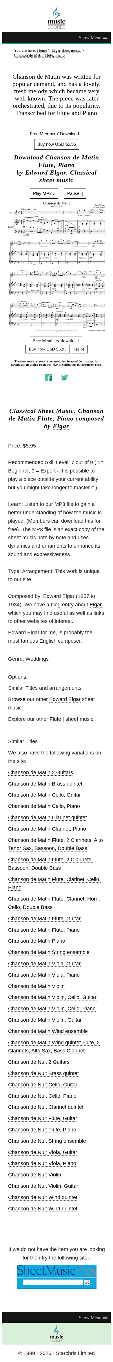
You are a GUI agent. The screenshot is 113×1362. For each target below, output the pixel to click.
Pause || (75, 193)
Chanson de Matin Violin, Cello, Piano (52, 1008)
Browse (16, 699)
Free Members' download (56, 340)
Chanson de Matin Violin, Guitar (45, 1020)
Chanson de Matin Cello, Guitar (44, 795)
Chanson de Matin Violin (36, 986)
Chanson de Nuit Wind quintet (42, 1197)
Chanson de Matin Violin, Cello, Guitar (52, 997)
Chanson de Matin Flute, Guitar (44, 918)
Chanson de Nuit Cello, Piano (42, 1096)
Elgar (61, 426)
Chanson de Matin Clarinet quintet (47, 817)
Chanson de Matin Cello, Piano (44, 806)
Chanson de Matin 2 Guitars (40, 772)
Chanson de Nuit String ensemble (47, 1141)
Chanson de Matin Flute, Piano (44, 930)
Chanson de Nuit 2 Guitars (39, 1062)
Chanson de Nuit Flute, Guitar (42, 1118)
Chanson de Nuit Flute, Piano (42, 1130)
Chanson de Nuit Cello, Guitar (42, 1085)
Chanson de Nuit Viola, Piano (42, 1163)
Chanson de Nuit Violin (34, 1175)
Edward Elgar (65, 699)
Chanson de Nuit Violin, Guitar (43, 1186)
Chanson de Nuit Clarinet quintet (45, 1107)
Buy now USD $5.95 (56, 144)
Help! (79, 349)
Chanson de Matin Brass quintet (45, 784)
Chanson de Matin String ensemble (49, 952)
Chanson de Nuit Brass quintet (43, 1073)
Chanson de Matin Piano (36, 941)
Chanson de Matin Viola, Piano (44, 975)
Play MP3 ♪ (44, 193)
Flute (55, 719)
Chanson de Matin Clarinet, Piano (47, 829)
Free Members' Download (54, 133)
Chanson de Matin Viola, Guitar (44, 963)
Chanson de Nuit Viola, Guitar (42, 1152)
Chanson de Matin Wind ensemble (48, 1031)
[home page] (56, 17)
